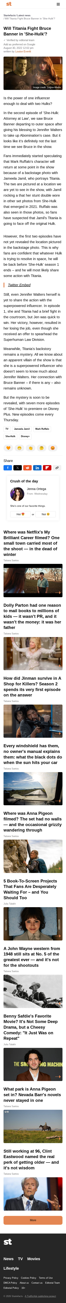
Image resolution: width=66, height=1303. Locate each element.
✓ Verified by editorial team (19, 40)
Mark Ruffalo (42, 429)
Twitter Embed (19, 285)
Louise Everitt (23, 51)
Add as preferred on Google (19, 44)
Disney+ (25, 436)
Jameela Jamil (22, 429)
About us (24, 1282)
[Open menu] (58, 4)
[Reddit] (27, 467)
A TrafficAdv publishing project (40, 1296)
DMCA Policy (10, 1282)
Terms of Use (46, 1278)
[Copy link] (57, 467)
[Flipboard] (47, 467)
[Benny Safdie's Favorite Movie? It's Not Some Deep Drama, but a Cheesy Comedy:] (33, 1047)
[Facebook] (8, 467)
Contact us (37, 1282)
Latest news (23, 15)
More (33, 1220)
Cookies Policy (28, 1278)
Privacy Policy (11, 1278)
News (9, 1259)
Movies (33, 1259)
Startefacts (9, 15)
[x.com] (17, 467)
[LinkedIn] (37, 467)
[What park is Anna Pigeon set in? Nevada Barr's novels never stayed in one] (33, 1114)
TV (6, 429)
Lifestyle (11, 1268)
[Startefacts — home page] (9, 4)
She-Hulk (10, 436)
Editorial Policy (11, 1288)
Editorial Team (52, 1282)
